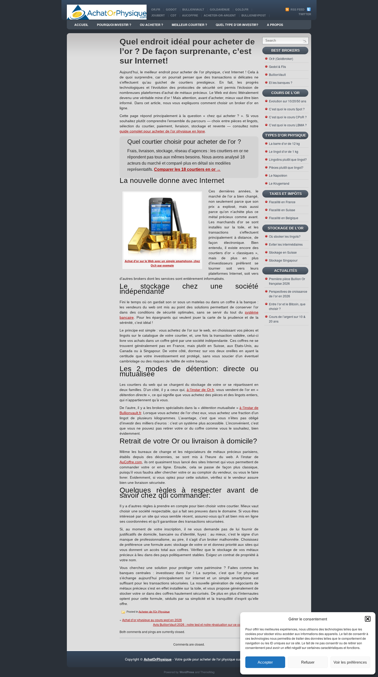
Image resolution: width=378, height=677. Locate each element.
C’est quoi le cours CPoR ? (288, 117)
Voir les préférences (350, 662)
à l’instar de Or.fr (200, 390)
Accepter (265, 662)
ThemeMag (207, 672)
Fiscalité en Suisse (282, 210)
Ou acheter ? (151, 24)
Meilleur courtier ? (189, 24)
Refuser (307, 662)
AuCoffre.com (131, 462)
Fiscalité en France (282, 202)
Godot (171, 9)
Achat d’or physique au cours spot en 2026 (152, 620)
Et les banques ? (280, 82)
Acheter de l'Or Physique (154, 611)
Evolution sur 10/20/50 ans (287, 101)
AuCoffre (190, 15)
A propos (275, 24)
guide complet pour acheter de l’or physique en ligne (162, 131)
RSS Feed (297, 9)
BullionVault (193, 9)
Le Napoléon (278, 175)
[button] (367, 618)
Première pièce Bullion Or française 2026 (287, 281)
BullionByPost (253, 15)
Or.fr (155, 9)
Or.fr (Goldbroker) (281, 58)
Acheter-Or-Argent (220, 15)
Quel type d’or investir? (237, 24)
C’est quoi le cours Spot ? (287, 109)
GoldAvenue (220, 9)
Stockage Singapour (283, 260)
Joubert (158, 15)
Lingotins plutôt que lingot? (288, 159)
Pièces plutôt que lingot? (286, 167)
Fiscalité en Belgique (283, 218)
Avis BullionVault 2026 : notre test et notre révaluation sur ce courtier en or (204, 624)
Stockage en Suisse (283, 252)
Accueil (81, 24)
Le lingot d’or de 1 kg (283, 151)
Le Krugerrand (279, 183)
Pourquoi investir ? (114, 24)
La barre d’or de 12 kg (284, 143)
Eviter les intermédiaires (286, 244)
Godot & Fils (277, 66)
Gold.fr (241, 9)
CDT (173, 15)
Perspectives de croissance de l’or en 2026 (288, 293)
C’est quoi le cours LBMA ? (288, 125)
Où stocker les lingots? (285, 236)
